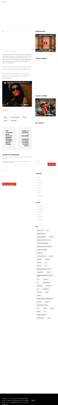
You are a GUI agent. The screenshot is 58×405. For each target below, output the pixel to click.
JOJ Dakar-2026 (40, 272)
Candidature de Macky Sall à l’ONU (44, 240)
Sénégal (38, 311)
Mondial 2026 (39, 285)
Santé (38, 308)
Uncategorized (40, 195)
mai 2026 (38, 214)
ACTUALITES (39, 180)
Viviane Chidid (13, 120)
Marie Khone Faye (46, 282)
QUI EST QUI (39, 190)
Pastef (46, 292)
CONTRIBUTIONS (40, 182)
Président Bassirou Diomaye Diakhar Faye (45, 298)
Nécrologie (48, 285)
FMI (45, 262)
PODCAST (39, 187)
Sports (52, 308)
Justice (48, 272)
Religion (47, 301)
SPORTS (38, 193)
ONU (38, 289)
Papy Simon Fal (13, 51)
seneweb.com (5, 110)
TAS (45, 311)
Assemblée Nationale (41, 233)
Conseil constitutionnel (42, 249)
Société (45, 308)
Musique (5, 120)
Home (7, 19)
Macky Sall (45, 279)
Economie (47, 259)
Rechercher (37, 161)
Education (39, 262)
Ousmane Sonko (46, 289)
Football (39, 265)
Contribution (39, 252)
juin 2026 (38, 211)
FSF (45, 265)
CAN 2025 (51, 236)
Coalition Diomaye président (42, 243)
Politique (39, 295)
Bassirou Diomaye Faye (41, 236)
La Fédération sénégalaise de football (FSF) (44, 276)
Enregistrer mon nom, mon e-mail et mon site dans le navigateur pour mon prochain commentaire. (16, 162)
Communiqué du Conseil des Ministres (44, 246)
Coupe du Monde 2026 (41, 256)
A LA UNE (38, 177)
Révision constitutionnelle (42, 305)
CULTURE (11, 19)
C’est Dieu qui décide (15, 117)
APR (47, 230)
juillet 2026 (39, 209)
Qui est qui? (39, 301)
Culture (24, 117)
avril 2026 (39, 217)
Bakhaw (5, 117)
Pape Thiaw (39, 292)
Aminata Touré (40, 230)
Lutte (38, 279)
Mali (38, 282)
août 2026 (39, 206)
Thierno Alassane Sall (41, 314)
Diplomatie (39, 259)
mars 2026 (39, 219)
